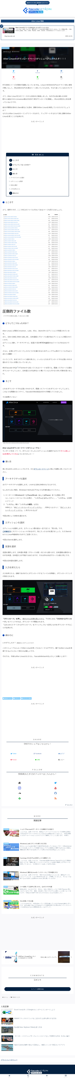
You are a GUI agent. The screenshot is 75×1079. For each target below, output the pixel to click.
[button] (69, 504)
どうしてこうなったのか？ (22, 165)
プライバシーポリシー (9, 1060)
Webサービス (8, 698)
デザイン (17, 698)
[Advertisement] (37, 136)
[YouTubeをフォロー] (55, 788)
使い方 (15, 173)
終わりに (16, 193)
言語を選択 (14, 185)
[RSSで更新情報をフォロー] (55, 798)
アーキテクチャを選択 (17, 177)
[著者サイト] (19, 783)
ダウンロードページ (41, 469)
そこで (15, 169)
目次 (36, 155)
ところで (16, 160)
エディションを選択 (17, 181)
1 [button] (17, 367)
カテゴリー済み (27, 698)
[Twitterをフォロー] (55, 783)
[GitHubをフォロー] (55, 793)
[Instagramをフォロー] (19, 788)
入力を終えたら (15, 189)
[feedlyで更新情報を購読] (19, 798)
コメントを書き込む (37, 989)
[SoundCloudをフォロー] (19, 793)
